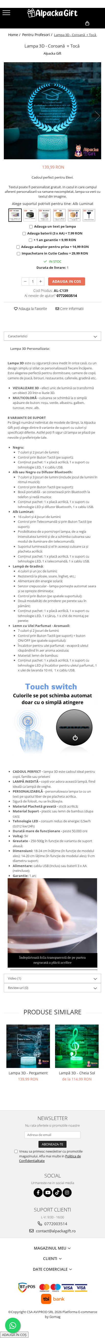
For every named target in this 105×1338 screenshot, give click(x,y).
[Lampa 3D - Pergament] (28, 1046)
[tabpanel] (52, 110)
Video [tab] (14, 978)
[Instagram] (67, 1192)
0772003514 (55, 1223)
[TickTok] (57, 1192)
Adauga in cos (66, 281)
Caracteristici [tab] (17, 336)
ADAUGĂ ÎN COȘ (14, 1334)
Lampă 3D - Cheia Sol (77, 1073)
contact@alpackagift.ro (55, 1230)
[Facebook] (38, 1192)
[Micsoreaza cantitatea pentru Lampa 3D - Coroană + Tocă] (25, 281)
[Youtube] (47, 1192)
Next (97, 116)
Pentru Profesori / (37, 34)
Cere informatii (71, 308)
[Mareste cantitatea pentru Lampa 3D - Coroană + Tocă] (40, 281)
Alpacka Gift (52, 53)
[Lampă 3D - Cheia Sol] (77, 1046)
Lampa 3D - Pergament (28, 1073)
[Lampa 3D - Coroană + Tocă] (52, 110)
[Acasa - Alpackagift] (52, 13)
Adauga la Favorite (32, 308)
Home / (14, 34)
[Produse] (7, 14)
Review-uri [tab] (18, 987)
